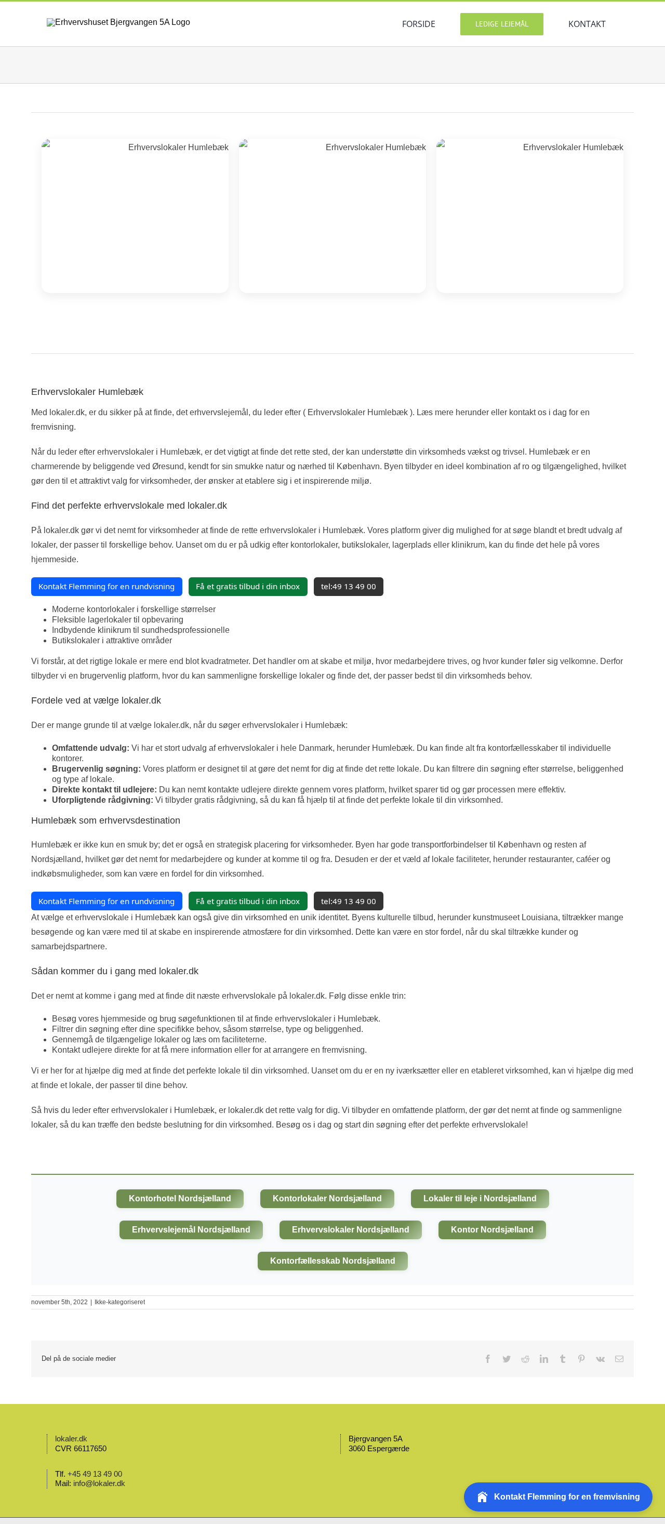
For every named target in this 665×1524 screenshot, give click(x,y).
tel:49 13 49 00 (348, 586)
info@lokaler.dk (99, 1483)
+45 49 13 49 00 (95, 1473)
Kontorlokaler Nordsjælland (327, 1198)
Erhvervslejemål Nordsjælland (191, 1229)
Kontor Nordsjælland (492, 1229)
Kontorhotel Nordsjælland (180, 1198)
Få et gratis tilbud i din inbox (248, 586)
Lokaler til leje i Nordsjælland (480, 1198)
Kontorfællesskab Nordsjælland (332, 1260)
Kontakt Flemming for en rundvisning (106, 586)
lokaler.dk (71, 1438)
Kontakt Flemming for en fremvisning (567, 1496)
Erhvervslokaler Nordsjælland (350, 1229)
